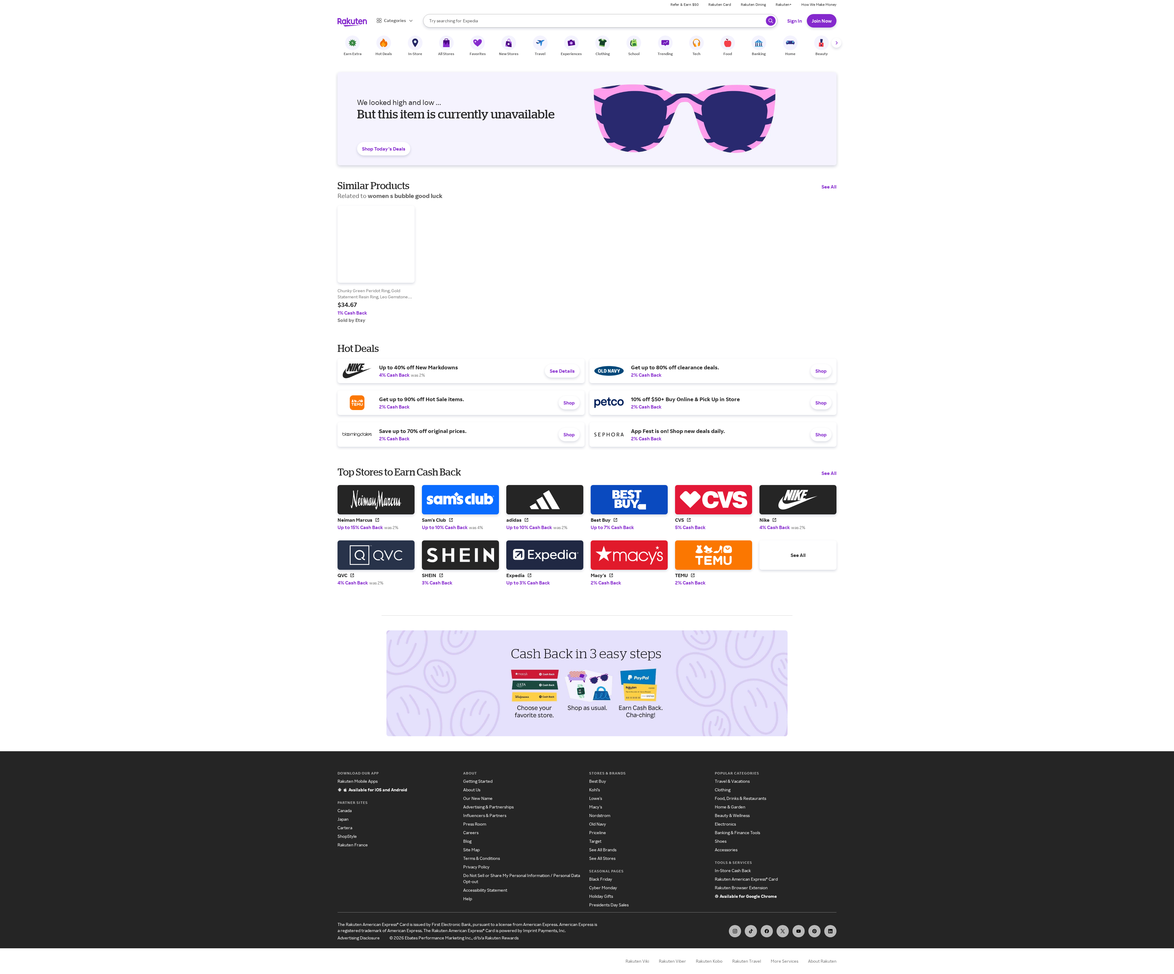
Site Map (471, 849)
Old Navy (597, 824)
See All (828, 187)
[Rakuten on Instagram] (735, 931)
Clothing (722, 789)
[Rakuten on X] (783, 931)
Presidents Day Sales (609, 904)
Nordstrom (599, 815)
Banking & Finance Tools (737, 832)
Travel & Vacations (732, 781)
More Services (784, 961)
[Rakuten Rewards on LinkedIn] (830, 931)
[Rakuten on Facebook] (767, 931)
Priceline (597, 832)
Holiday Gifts (601, 896)
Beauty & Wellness (732, 815)
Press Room (474, 824)
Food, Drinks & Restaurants (740, 798)
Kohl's (594, 789)
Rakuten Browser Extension (741, 887)
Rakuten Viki (637, 961)
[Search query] (770, 21)
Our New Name (478, 798)
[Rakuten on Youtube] (798, 931)
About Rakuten (822, 961)
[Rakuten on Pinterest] (814, 931)
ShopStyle (347, 836)
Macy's (595, 806)
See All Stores (602, 858)
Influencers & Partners (484, 815)
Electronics (725, 824)
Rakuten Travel (746, 961)
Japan (343, 819)
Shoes (720, 841)
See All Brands (602, 849)
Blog (467, 841)
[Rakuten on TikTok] (751, 931)
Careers (470, 832)
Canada (345, 810)
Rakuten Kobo (709, 961)
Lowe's (595, 798)
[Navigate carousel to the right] (836, 43)
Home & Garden (730, 806)
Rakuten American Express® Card (746, 879)
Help (467, 898)
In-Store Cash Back (733, 870)
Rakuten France (353, 844)
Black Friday (600, 879)
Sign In (794, 21)
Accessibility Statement (485, 890)
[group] (376, 264)
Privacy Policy (476, 866)
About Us (471, 789)
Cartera (345, 827)
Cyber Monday (603, 887)
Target (595, 841)
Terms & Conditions (481, 858)
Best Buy (597, 781)
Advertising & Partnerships (488, 806)
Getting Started (478, 781)
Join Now (822, 21)
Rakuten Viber (672, 961)
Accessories (726, 849)
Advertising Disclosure (359, 937)
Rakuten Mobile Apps (358, 781)
